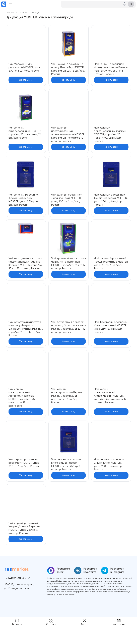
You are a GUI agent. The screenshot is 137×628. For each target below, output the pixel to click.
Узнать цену (25, 80)
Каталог (23, 13)
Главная (10, 13)
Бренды (36, 13)
